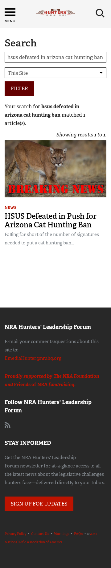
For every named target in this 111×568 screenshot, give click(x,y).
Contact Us (40, 533)
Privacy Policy (15, 533)
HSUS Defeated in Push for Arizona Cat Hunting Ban (51, 220)
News (10, 207)
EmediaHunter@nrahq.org (33, 358)
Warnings (61, 533)
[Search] (100, 13)
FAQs (78, 533)
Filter (19, 88)
